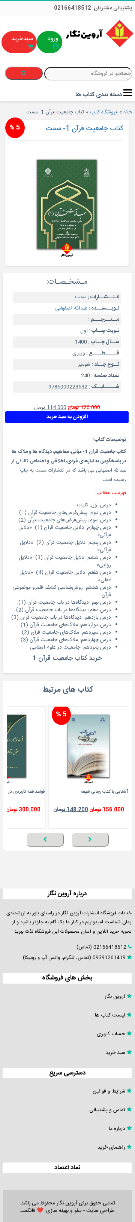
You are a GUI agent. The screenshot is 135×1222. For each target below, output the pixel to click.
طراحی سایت (100, 1210)
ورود (53, 39)
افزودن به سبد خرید (67, 416)
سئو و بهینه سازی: (62, 1210)
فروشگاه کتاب (104, 112)
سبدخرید (22, 39)
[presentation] (90, 839)
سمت (81, 297)
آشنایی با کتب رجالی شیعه (104, 791)
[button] (126, 850)
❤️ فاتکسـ (32, 1210)
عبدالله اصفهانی (71, 308)
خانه (127, 112)
